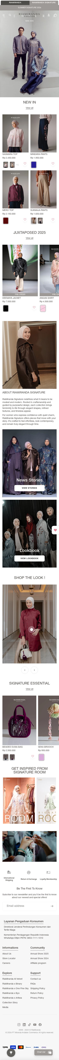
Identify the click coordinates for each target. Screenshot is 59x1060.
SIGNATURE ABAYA (29, 7)
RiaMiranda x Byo (11, 993)
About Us (6, 954)
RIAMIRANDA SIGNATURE (44, 3)
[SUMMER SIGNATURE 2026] (29, 53)
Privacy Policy (37, 998)
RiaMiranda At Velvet (12, 979)
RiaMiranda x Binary (12, 984)
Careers (6, 963)
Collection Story (10, 1003)
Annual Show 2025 (39, 954)
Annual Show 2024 (39, 959)
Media (5, 1007)
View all (29, 108)
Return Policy (36, 993)
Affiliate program (38, 963)
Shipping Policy (37, 989)
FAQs (33, 984)
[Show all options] (17, 165)
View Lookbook (30, 559)
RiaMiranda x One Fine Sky (15, 989)
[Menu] (3, 15)
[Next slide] (54, 278)
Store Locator (9, 959)
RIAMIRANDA (15, 3)
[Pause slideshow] (23, 94)
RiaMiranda (35, 1030)
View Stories (29, 488)
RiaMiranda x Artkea (12, 998)
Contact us (35, 979)
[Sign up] (52, 906)
